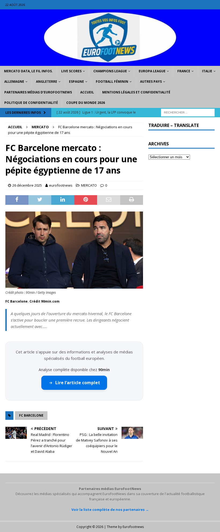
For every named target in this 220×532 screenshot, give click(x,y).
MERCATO (89, 185)
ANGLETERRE (46, 81)
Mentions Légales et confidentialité (136, 92)
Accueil (87, 92)
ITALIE (207, 71)
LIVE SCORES (71, 71)
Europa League (152, 71)
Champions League (110, 71)
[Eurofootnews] (110, 62)
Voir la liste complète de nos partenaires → (110, 509)
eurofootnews (60, 185)
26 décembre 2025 (27, 185)
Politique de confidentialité (31, 102)
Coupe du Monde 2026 (85, 102)
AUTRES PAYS (151, 81)
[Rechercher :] (188, 112)
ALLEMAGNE (14, 81)
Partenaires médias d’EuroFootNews (38, 92)
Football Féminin (112, 81)
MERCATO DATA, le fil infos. (28, 71)
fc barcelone (31, 415)
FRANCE (183, 71)
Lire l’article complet (77, 383)
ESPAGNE (76, 81)
